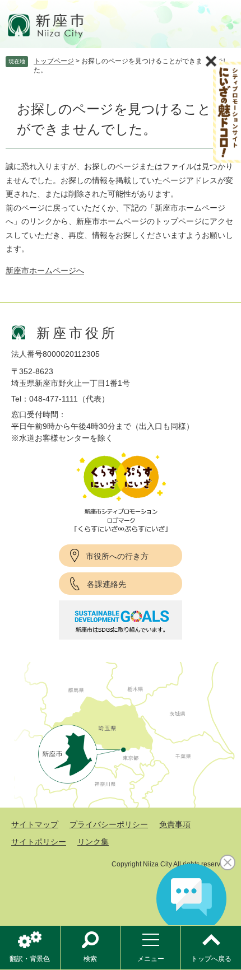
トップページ (54, 61)
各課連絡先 (106, 584)
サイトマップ (34, 824)
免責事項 (175, 824)
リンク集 (93, 841)
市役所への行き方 (117, 556)
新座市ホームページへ (45, 270)
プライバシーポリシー (108, 824)
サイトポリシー (38, 841)
